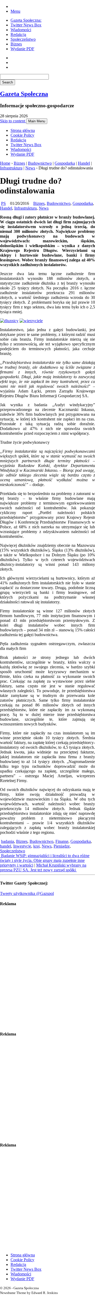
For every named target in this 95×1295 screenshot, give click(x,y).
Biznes (16, 44)
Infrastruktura (11, 168)
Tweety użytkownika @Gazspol (27, 893)
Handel (84, 163)
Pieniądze (62, 846)
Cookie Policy (22, 135)
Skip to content (13, 121)
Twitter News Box (26, 25)
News (30, 168)
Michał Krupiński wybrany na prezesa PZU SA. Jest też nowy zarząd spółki (43, 867)
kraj (36, 846)
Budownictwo (40, 163)
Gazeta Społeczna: (26, 20)
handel (5, 846)
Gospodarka (65, 163)
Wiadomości (21, 29)
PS (3, 203)
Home (5, 163)
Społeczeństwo (23, 39)
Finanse (61, 841)
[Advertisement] (47, 968)
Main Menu (36, 121)
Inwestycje (22, 846)
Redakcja (18, 34)
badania (7, 841)
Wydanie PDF (22, 49)
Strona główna (23, 130)
